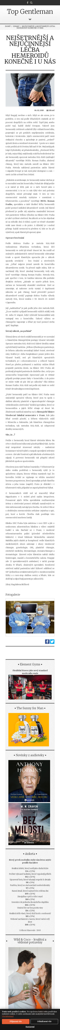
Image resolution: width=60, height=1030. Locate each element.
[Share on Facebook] (47, 643)
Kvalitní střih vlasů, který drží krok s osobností (30, 913)
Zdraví (16, 26)
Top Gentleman (30, 11)
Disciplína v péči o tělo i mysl (30, 896)
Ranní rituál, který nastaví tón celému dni (30, 891)
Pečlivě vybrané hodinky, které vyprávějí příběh (30, 874)
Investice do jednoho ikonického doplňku (30, 902)
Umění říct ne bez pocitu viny (30, 908)
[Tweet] (52, 643)
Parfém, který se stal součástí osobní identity (30, 885)
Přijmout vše (16, 1021)
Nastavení (30, 1027)
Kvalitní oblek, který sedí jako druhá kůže (30, 868)
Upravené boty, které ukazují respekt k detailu (30, 879)
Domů (8, 26)
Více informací (8, 1016)
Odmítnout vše (44, 1021)
